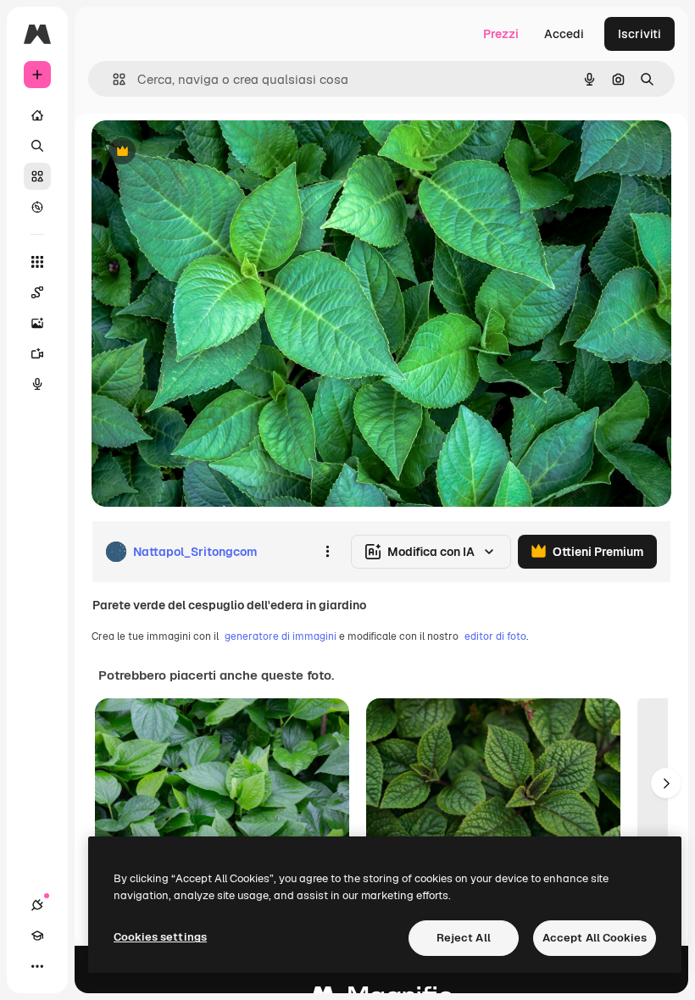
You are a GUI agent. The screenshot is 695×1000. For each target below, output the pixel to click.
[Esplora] (37, 206)
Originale (203, 152)
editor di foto (495, 636)
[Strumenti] (37, 261)
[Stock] (37, 176)
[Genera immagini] (37, 322)
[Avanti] (666, 783)
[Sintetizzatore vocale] (37, 383)
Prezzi (501, 34)
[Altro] (37, 966)
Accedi (564, 34)
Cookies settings (160, 937)
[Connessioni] (37, 905)
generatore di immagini (280, 636)
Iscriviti (639, 34)
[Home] (37, 115)
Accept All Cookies (594, 938)
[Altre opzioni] (327, 552)
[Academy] (37, 935)
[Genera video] (37, 353)
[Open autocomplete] (112, 79)
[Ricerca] (37, 145)
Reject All (463, 938)
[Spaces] (37, 292)
